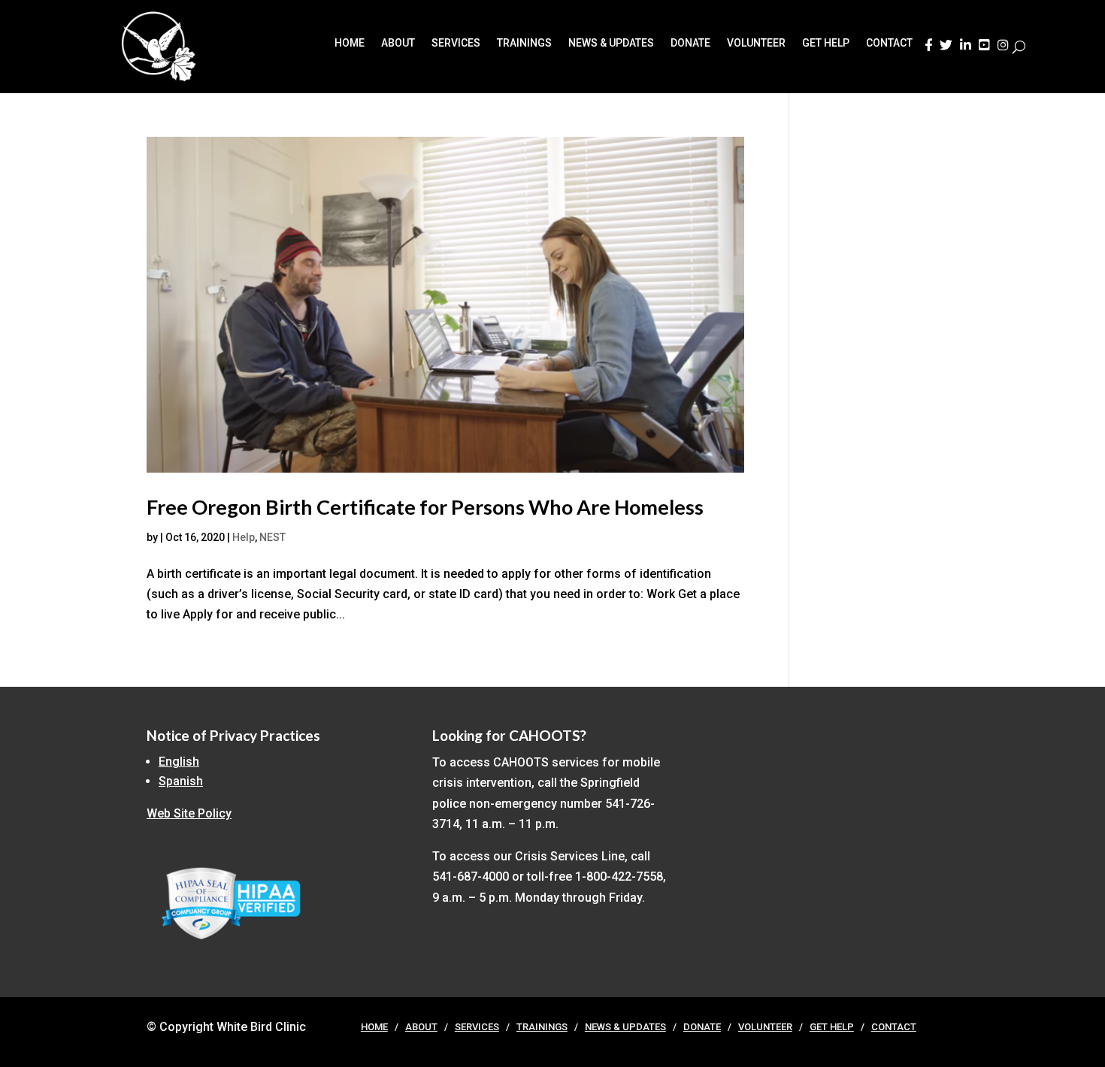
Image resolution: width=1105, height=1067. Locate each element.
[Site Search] (1019, 47)
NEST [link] (272, 537)
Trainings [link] (524, 43)
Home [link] (350, 43)
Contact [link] (889, 43)
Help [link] (243, 537)
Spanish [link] (181, 781)
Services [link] (455, 43)
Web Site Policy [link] (189, 813)
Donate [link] (690, 43)
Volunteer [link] (756, 43)
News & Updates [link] (611, 43)
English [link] (179, 761)
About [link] (398, 43)
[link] (928, 49)
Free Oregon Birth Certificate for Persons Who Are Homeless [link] (425, 506)
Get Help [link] (825, 43)
